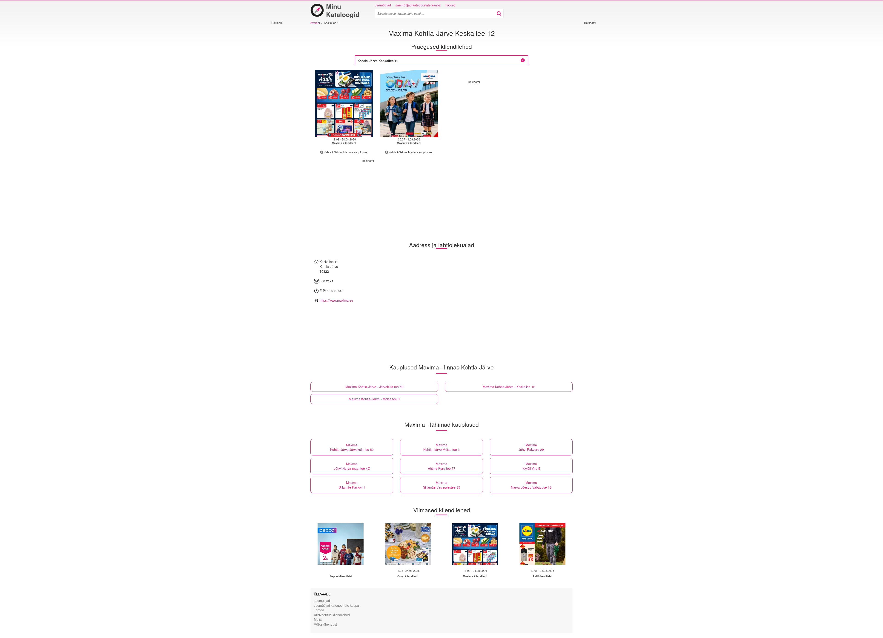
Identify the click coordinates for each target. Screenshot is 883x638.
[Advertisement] (285, 94)
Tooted (450, 5)
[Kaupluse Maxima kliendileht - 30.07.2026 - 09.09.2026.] (409, 103)
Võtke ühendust (325, 624)
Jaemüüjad (383, 5)
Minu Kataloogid (342, 10)
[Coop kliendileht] (408, 544)
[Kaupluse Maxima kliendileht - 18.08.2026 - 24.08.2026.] (344, 103)
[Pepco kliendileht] (341, 544)
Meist (318, 619)
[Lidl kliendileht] (542, 544)
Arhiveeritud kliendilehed (332, 614)
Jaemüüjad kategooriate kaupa (418, 5)
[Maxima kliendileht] (475, 544)
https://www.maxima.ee (336, 300)
